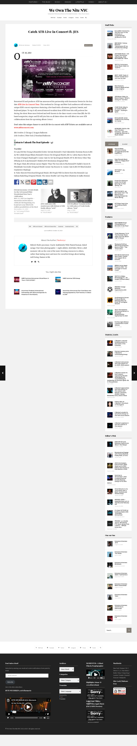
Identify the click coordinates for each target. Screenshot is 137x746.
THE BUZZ (46, 2)
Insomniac (60, 226)
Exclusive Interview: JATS (121, 542)
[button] (28, 707)
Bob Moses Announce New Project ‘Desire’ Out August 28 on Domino (122, 257)
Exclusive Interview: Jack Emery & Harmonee (121, 606)
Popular (112, 144)
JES (77, 226)
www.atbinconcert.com (24, 128)
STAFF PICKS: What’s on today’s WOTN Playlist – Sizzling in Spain (121, 109)
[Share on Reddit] (28, 182)
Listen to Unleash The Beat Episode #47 (33, 142)
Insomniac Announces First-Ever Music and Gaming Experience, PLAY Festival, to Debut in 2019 (77, 292)
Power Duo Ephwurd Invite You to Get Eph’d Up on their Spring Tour (121, 183)
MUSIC (57, 2)
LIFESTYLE (80, 2)
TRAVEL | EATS (111, 335)
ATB (30, 226)
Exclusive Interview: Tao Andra (121, 552)
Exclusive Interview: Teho (121, 595)
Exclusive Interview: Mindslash (121, 563)
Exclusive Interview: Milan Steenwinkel (121, 584)
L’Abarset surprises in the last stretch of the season (122, 424)
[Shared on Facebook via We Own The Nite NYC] (16, 182)
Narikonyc (27, 45)
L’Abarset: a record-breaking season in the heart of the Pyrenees (121, 343)
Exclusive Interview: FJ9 (121, 616)
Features (108, 217)
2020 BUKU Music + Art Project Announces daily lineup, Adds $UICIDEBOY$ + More (122, 56)
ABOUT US (102, 2)
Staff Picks (109, 25)
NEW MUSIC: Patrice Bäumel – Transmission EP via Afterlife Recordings (121, 45)
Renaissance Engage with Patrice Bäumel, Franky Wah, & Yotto (121, 453)
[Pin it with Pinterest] (33, 182)
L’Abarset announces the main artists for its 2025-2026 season (122, 363)
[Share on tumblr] (45, 182)
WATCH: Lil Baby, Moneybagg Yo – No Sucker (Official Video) (122, 277)
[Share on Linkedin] (39, 182)
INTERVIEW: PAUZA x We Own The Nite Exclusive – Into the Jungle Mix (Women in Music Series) (122, 132)
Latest (125, 144)
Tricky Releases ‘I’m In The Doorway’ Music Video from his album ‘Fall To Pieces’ (122, 236)
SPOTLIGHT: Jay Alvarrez (120, 170)
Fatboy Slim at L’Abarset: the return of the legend (121, 403)
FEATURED (33, 2)
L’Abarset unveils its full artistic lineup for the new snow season (122, 413)
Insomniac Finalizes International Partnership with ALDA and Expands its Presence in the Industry (34, 292)
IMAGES (68, 2)
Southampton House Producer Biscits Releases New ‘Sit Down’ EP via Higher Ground (122, 301)
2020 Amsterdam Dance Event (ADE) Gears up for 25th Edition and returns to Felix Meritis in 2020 (122, 466)
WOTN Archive (88, 45)
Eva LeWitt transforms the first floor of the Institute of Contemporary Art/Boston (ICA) (122, 34)
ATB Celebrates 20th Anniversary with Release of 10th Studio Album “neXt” (53, 206)
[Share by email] (50, 182)
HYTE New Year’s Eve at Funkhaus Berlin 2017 (121, 205)
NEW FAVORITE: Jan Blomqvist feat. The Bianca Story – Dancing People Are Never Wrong (121, 194)
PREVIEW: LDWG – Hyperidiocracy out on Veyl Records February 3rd (122, 502)
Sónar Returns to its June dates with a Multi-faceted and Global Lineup (121, 491)
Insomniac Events (69, 226)
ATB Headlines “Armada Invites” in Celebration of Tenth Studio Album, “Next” (79, 206)
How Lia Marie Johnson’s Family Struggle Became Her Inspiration (122, 151)
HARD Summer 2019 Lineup (71, 278)
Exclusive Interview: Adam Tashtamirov (121, 574)
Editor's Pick (110, 436)
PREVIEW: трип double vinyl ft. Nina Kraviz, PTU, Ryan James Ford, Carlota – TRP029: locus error (122, 524)
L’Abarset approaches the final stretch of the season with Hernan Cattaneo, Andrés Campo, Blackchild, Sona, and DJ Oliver (118, 392)
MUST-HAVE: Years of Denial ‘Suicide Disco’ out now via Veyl (122, 76)
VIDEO (91, 2)
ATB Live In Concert (37, 226)
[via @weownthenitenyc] (22, 182)
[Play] (8, 718)
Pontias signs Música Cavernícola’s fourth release (122, 323)
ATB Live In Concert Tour (28, 104)
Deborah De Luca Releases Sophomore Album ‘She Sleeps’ (122, 443)
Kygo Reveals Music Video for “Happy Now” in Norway (122, 160)
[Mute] (45, 718)
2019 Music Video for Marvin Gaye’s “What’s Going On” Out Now (122, 98)
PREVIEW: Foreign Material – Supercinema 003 (120, 288)
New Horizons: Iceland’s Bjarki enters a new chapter (122, 87)
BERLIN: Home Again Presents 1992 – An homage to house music (121, 268)
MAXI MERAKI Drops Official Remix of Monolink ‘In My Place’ (122, 224)
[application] (28, 707)
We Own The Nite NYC (68, 10)
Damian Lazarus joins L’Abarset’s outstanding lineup (122, 352)
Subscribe (10, 682)
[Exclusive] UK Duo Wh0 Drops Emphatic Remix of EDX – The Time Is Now (122, 246)
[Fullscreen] (48, 718)
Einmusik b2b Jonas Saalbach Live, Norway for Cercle (122, 119)
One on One (110, 535)
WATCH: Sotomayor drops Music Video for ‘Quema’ (122, 66)
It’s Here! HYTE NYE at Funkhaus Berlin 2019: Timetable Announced (122, 512)
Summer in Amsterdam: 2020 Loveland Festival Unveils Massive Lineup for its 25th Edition (117, 479)
